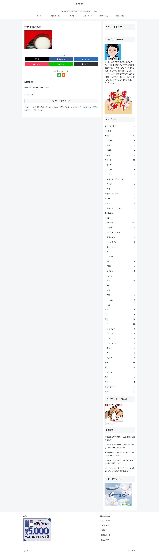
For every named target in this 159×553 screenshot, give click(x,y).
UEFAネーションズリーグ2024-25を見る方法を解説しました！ (119, 461)
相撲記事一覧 (106, 535)
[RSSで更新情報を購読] (63, 75)
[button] (86, 64)
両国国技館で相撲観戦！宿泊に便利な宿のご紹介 (120, 438)
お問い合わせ (106, 520)
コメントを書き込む (61, 101)
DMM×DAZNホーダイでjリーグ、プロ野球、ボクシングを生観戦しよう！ (120, 469)
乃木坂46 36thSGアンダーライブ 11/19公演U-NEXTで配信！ (119, 454)
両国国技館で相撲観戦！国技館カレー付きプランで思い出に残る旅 (120, 446)
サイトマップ (106, 525)
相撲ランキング (110, 423)
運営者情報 (105, 540)
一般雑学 (104, 530)
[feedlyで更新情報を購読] (59, 75)
